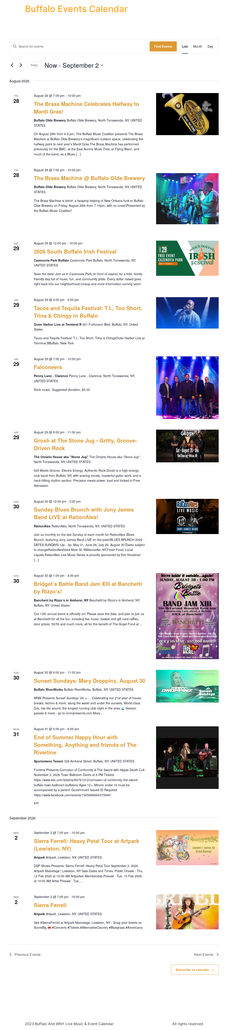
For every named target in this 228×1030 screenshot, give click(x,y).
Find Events (163, 46)
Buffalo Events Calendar (76, 8)
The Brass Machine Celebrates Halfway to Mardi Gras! (86, 107)
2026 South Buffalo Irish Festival (75, 251)
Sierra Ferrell (50, 905)
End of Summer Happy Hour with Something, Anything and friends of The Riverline (85, 744)
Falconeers (48, 367)
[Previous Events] (12, 65)
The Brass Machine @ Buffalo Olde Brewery (89, 178)
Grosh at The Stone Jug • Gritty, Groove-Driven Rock (85, 444)
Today (34, 65)
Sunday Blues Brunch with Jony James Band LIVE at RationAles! (84, 513)
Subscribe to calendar (192, 969)
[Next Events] (20, 65)
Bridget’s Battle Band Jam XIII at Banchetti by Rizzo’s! (88, 587)
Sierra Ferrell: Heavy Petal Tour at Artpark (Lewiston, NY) (86, 844)
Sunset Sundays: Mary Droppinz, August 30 (89, 680)
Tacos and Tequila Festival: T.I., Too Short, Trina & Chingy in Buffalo (88, 311)
